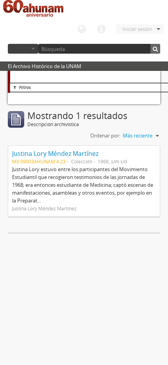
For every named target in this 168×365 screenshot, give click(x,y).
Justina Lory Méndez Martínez (55, 153)
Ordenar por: (105, 135)
